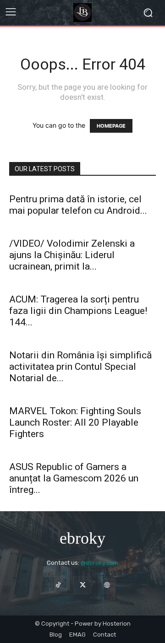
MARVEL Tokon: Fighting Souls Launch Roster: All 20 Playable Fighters (75, 422)
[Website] (107, 585)
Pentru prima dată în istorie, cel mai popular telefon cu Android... (78, 205)
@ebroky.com (99, 562)
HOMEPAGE (111, 126)
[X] (82, 585)
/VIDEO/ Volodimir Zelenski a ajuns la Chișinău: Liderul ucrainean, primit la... (72, 255)
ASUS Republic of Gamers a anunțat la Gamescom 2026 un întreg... (73, 478)
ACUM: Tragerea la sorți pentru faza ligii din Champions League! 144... (78, 311)
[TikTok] (58, 585)
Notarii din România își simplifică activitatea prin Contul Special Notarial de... (80, 367)
